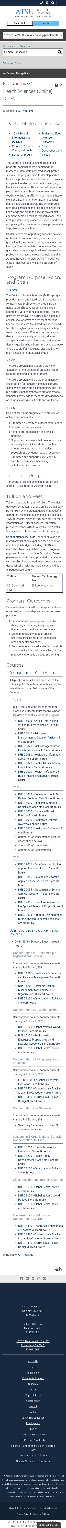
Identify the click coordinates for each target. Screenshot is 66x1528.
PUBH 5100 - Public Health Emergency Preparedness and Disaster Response (36, 1039)
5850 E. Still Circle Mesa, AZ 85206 (33, 1326)
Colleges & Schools (33, 1378)
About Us (33, 1361)
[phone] (41, 3)
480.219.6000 (33, 1332)
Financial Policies (21, 531)
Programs (33, 1367)
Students (33, 1384)
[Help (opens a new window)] (61, 85)
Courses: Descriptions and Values (52, 150)
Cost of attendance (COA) (21, 537)
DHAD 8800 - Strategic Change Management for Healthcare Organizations (36, 990)
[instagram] (39, 1279)
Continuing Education (33, 1417)
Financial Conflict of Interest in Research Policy (33, 1447)
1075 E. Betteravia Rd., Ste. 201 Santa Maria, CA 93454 (33, 1343)
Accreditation (33, 1400)
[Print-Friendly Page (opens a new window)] (56, 85)
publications (19, 1521)
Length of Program (23, 154)
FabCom (45, 1514)
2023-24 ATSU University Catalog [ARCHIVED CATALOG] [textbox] (33, 35)
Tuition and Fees (51, 133)
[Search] (59, 52)
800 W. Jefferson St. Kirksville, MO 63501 (33, 1308)
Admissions (33, 1372)
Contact (33, 1412)
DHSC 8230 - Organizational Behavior (40, 998)
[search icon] (53, 3)
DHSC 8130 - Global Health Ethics (38, 1204)
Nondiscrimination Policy (33, 1455)
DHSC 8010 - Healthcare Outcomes (39, 828)
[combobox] (33, 35)
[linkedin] (33, 1279)
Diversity (33, 1389)
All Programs (26, 110)
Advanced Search (13, 63)
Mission (33, 1429)
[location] (47, 3)
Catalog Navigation (17, 73)
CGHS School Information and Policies (21, 137)
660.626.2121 (33, 1314)
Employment (33, 1423)
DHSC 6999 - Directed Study (32, 941)
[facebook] (21, 1279)
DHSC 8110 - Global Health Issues (38, 1048)
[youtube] (44, 1279)
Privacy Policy (23, 1514)
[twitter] (27, 1279)
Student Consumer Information (33, 1461)
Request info (20, 23)
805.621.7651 (33, 1349)
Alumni (33, 1406)
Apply (46, 23)
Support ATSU (33, 1395)
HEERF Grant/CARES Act (33, 1440)
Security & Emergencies (33, 1434)
